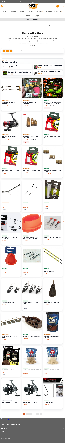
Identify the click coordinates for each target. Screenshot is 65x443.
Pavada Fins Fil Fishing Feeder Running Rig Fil (31, 204)
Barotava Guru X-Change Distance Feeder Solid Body (52, 171)
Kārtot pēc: (18, 51)
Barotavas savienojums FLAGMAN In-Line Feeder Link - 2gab (10, 103)
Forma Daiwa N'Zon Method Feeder (9, 270)
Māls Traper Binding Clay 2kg (8, 369)
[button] (30, 11)
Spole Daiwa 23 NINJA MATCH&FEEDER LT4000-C (9, 137)
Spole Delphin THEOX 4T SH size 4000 (30, 402)
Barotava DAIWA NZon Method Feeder (51, 302)
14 (37, 414)
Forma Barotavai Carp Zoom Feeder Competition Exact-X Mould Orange (30, 238)
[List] (11, 51)
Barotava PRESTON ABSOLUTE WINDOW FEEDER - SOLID (30, 137)
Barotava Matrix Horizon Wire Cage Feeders (30, 303)
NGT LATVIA (7, 438)
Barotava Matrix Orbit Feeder (8, 302)
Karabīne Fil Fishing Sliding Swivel (30, 270)
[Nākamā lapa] (41, 414)
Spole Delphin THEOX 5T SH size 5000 (9, 402)
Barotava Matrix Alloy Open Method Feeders (9, 337)
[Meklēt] (49, 25)
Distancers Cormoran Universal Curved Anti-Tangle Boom (10, 204)
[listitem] (17, 66)
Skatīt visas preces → (57, 62)
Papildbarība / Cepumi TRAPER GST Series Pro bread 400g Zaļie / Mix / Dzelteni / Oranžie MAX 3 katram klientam (52, 103)
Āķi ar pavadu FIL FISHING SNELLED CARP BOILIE (52, 137)
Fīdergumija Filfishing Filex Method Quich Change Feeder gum (51, 271)
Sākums (27, 19)
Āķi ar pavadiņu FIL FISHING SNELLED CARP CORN (10, 171)
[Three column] (4, 51)
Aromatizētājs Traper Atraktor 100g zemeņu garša (30, 103)
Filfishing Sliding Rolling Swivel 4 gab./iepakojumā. (9, 238)
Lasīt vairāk (32, 45)
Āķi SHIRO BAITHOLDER (48, 402)
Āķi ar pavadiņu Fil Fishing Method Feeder (31, 170)
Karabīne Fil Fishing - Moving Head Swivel (52, 237)
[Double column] (7, 51)
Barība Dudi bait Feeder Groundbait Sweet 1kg (51, 370)
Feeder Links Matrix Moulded (50, 203)
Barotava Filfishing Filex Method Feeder (31, 336)
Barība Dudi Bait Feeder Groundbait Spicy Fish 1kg (32, 370)
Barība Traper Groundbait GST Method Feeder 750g (52, 337)
